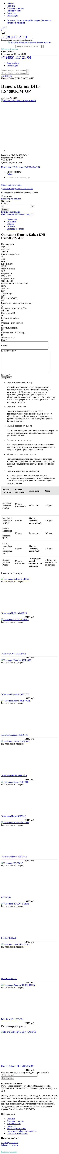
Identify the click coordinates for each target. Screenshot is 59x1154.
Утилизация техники (16, 1128)
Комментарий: (8, 351)
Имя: (4, 340)
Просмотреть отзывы (11, 199)
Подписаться (7, 1078)
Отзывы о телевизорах (17, 1133)
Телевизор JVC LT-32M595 (13, 654)
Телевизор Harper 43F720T (13, 816)
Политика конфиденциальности (22, 1131)
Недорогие (6, 167)
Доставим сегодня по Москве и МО (17, 189)
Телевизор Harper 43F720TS (14, 857)
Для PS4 (36, 167)
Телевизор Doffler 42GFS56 (14, 613)
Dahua (9, 174)
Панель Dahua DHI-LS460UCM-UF (17, 1066)
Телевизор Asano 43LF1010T (14, 735)
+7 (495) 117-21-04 (14, 37)
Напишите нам (14, 11)
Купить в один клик (10, 212)
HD (13, 167)
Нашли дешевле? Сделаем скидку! (17, 214)
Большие (20, 167)
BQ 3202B (6, 897)
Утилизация (12, 15)
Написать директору (9, 1152)
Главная (10, 3)
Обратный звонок (9, 49)
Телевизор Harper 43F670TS (14, 775)
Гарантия (11, 6)
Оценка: (5, 375)
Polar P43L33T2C (9, 978)
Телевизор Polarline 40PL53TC (15, 694)
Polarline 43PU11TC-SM (12, 1019)
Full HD (28, 167)
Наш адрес (11, 13)
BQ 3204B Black (8, 938)
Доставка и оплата (15, 8)
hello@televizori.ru (9, 1145)
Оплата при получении (11, 185)
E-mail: (4, 345)
